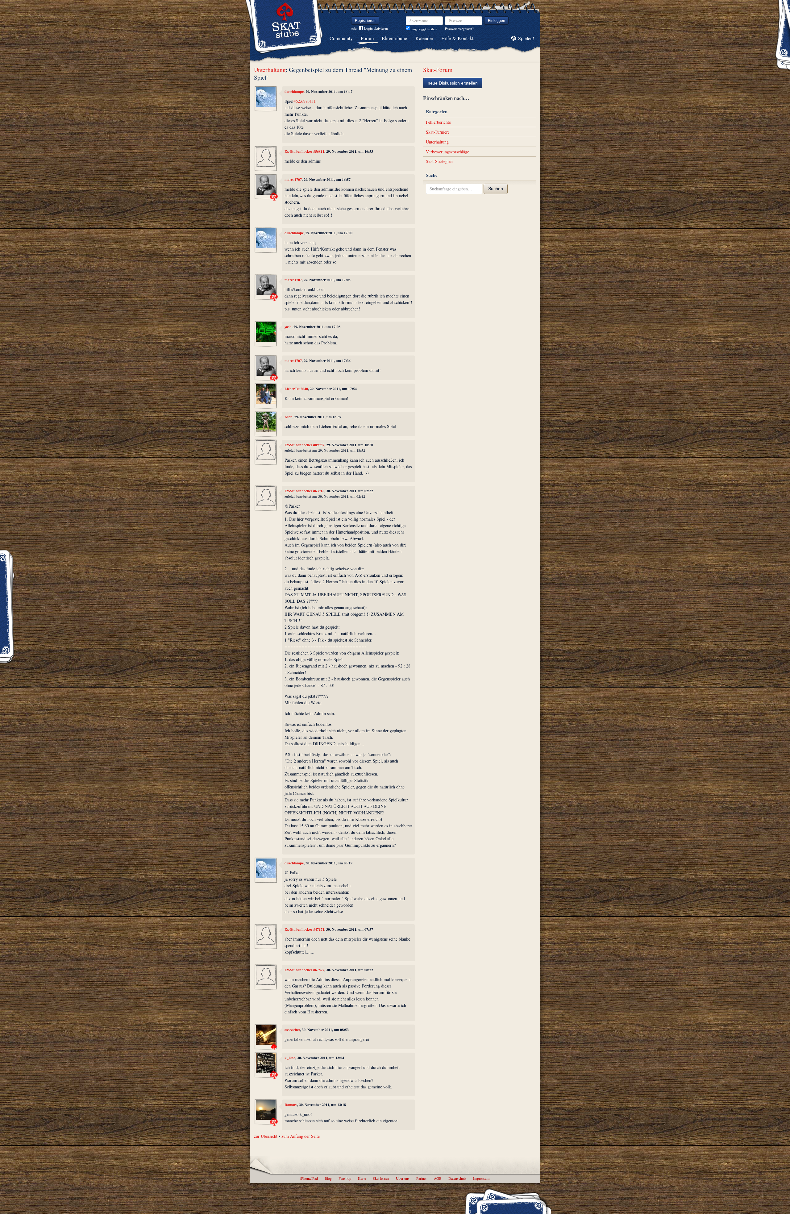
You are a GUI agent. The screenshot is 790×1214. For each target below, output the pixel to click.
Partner (421, 1178)
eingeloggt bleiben (423, 29)
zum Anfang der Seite (300, 1136)
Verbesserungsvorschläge (447, 152)
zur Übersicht (265, 1136)
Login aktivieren (376, 28)
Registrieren (365, 21)
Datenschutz (457, 1178)
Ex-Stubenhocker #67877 (304, 969)
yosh (288, 326)
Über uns (403, 1178)
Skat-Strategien (439, 161)
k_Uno (290, 1057)
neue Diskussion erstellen (453, 83)
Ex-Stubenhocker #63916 (304, 490)
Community (341, 38)
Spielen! (526, 38)
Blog (328, 1178)
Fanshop (345, 1178)
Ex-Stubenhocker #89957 (304, 444)
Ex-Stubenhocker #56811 (304, 151)
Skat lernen (381, 1178)
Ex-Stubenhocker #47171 (304, 929)
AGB (438, 1178)
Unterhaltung (270, 69)
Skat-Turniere (438, 132)
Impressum (481, 1178)
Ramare (291, 1104)
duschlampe (294, 91)
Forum (367, 38)
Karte (362, 1178)
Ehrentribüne (394, 38)
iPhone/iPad (309, 1178)
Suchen (495, 188)
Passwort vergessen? (459, 28)
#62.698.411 (304, 101)
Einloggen (496, 21)
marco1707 (293, 179)
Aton (289, 416)
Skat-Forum (437, 69)
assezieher (292, 1029)
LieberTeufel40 (296, 388)
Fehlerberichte (438, 122)
